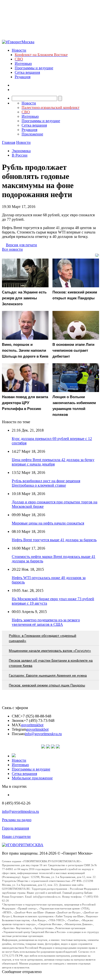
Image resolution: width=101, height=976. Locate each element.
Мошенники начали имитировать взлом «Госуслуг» (50, 651)
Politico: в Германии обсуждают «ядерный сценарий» (42, 638)
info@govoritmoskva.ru (43, 734)
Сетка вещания (27, 72)
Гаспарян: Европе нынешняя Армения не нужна (48, 675)
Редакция (22, 77)
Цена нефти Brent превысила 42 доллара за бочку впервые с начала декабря (53, 462)
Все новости (12, 249)
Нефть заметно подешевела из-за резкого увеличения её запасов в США (46, 622)
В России (19, 155)
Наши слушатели (16, 836)
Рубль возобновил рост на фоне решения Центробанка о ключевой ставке (46, 483)
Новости (19, 50)
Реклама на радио (16, 820)
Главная (8, 142)
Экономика (21, 151)
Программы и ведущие (34, 68)
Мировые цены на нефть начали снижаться (48, 523)
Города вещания (15, 828)
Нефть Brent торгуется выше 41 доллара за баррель (54, 540)
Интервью (23, 63)
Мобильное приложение (32, 778)
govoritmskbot (32, 725)
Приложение (32, 134)
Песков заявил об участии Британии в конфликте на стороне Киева (51, 663)
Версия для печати (21, 245)
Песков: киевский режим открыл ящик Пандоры (47, 685)
